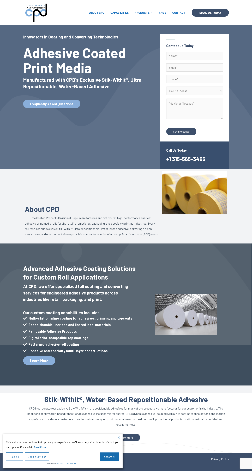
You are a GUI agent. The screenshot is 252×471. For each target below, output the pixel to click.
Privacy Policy (220, 459)
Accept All (110, 456)
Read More (40, 447)
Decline (14, 456)
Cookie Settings (37, 456)
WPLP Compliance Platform (67, 463)
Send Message (181, 131)
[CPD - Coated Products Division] (36, 12)
